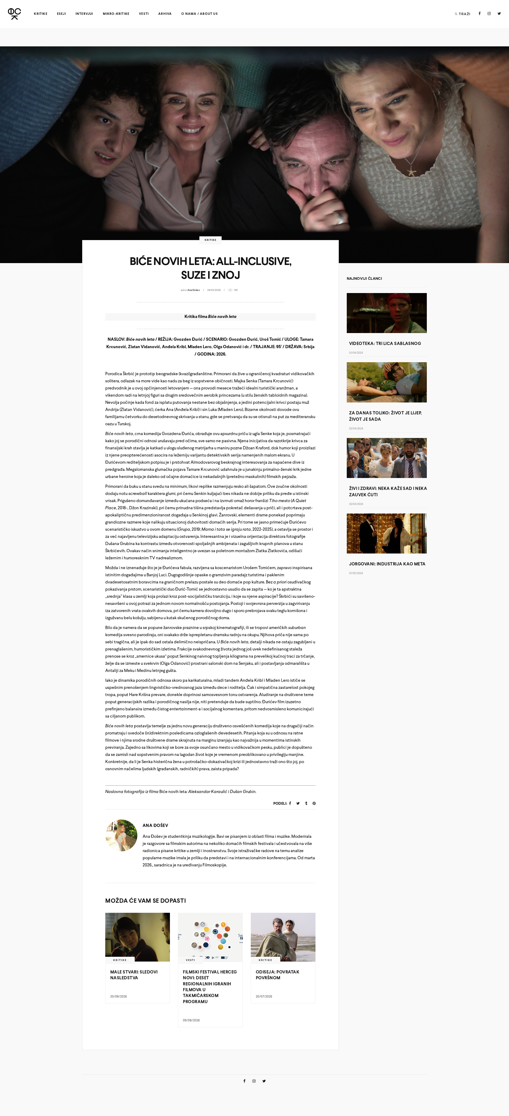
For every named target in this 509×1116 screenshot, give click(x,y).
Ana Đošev (193, 290)
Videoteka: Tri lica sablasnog (385, 344)
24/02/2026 (214, 290)
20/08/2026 (118, 996)
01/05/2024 (356, 573)
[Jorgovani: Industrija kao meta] (387, 533)
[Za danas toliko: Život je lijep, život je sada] (387, 382)
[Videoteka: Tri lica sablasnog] (387, 313)
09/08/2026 (191, 1020)
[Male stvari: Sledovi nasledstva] (137, 937)
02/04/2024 (356, 428)
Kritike (210, 240)
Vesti (190, 960)
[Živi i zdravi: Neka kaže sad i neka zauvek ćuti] (387, 458)
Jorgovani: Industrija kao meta (387, 564)
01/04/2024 (356, 353)
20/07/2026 (264, 996)
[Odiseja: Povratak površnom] (283, 937)
